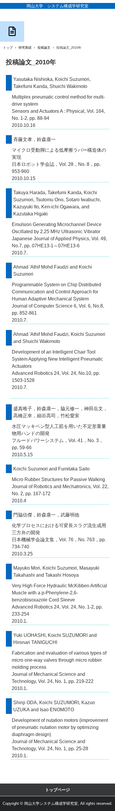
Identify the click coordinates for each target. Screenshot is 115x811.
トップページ (57, 789)
